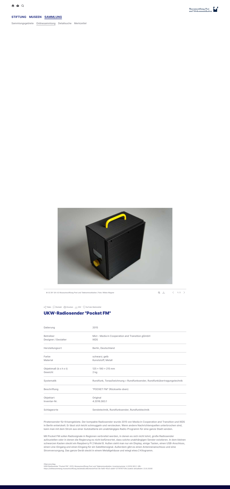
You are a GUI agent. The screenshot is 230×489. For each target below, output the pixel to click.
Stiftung (19, 17)
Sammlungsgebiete (23, 23)
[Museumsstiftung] (203, 11)
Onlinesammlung (45, 23)
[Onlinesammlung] (14, 5)
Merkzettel (80, 23)
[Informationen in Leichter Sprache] (18, 5)
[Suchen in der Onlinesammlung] (23, 5)
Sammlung (53, 17)
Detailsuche (65, 23)
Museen (35, 17)
